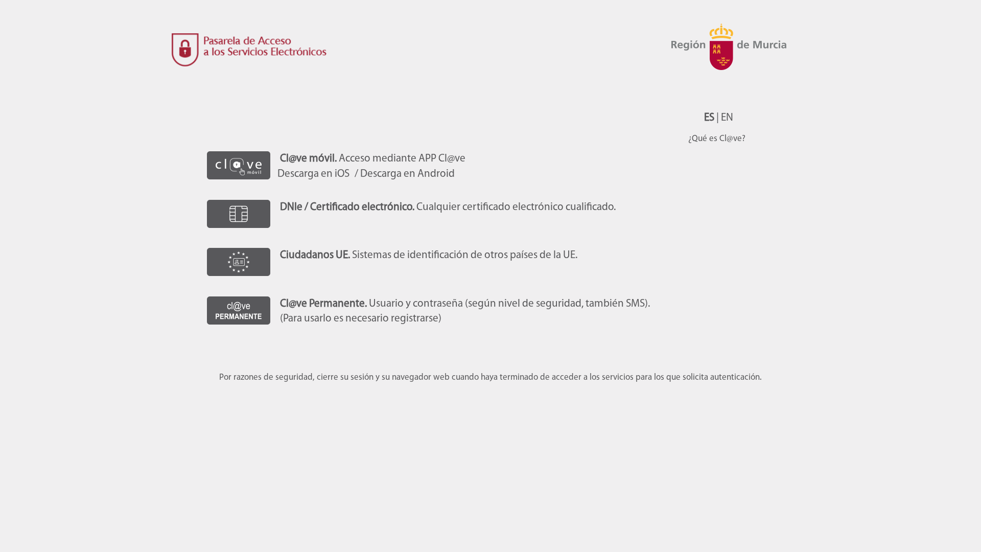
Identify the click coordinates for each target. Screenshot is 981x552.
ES (709, 117)
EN (727, 117)
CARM (733, 61)
